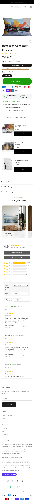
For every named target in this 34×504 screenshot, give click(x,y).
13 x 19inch (7, 75)
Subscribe (9, 404)
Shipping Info (5, 182)
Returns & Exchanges (7, 192)
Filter (6, 293)
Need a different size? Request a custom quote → (15, 69)
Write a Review (17, 252)
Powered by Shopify (22, 491)
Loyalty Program (7, 416)
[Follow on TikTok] (22, 481)
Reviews (4, 428)
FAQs (3, 422)
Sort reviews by (7, 287)
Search (4, 431)
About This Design (7, 187)
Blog (3, 419)
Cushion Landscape (17, 65)
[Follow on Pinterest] (13, 481)
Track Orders (5, 425)
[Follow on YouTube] (18, 481)
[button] (17, 263)
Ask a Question (17, 257)
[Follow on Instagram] (8, 481)
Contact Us (5, 434)
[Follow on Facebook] (3, 481)
